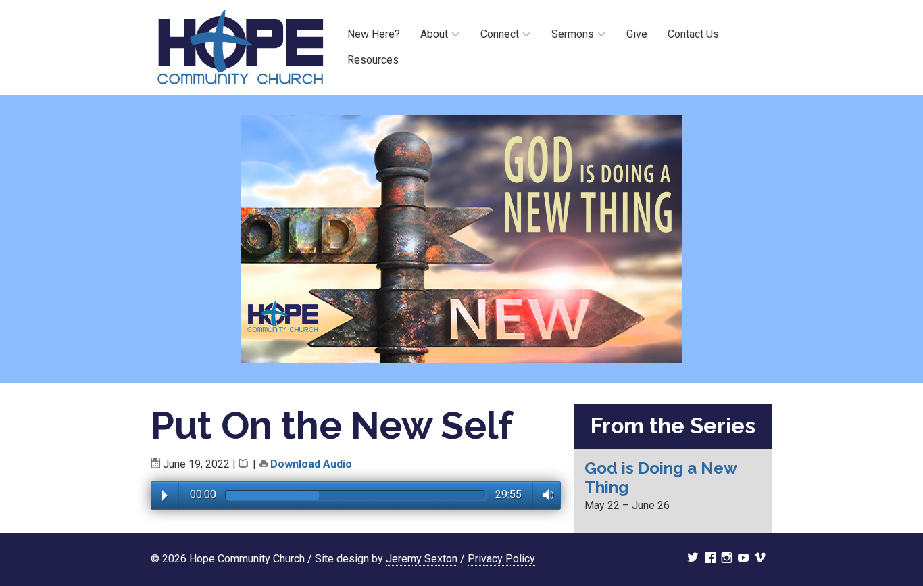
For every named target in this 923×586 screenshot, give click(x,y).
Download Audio (311, 464)
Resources (373, 59)
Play (165, 495)
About (434, 34)
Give (636, 34)
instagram (727, 559)
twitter (693, 559)
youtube (743, 559)
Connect (499, 34)
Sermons (572, 34)
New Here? (373, 34)
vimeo (760, 559)
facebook (710, 559)
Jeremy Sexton (421, 558)
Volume (544, 495)
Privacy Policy (501, 558)
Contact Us (693, 34)
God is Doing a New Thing (660, 477)
